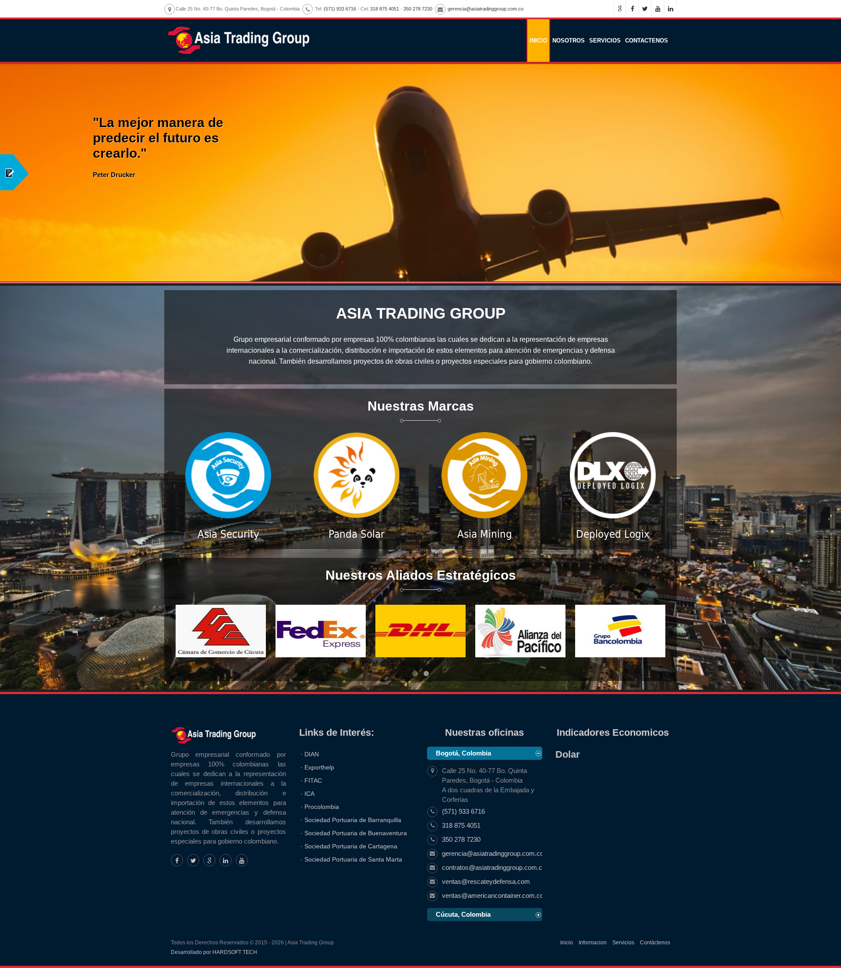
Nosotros (568, 40)
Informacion (593, 943)
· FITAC (311, 780)
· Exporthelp (317, 767)
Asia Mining (484, 534)
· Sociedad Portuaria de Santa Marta (351, 859)
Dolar (567, 754)
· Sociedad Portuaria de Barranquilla (350, 819)
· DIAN (309, 754)
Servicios (605, 40)
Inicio (538, 40)
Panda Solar (357, 534)
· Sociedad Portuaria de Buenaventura (353, 833)
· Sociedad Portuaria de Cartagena (348, 846)
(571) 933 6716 (340, 8)
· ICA (307, 793)
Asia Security (228, 534)
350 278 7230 (417, 8)
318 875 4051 (384, 8)
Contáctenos (655, 943)
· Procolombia (319, 806)
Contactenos (646, 40)
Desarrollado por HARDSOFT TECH (214, 952)
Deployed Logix (613, 534)
